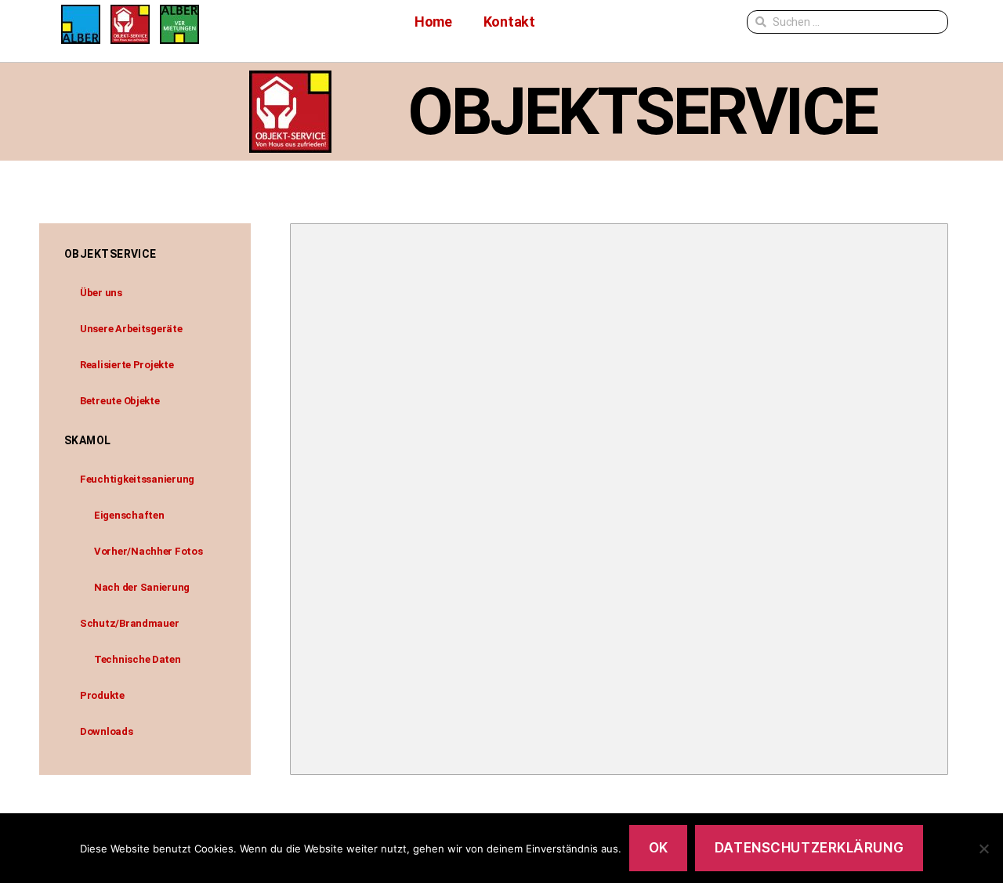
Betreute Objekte (120, 401)
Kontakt (509, 21)
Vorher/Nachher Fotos (148, 551)
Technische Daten (137, 659)
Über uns (101, 293)
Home (433, 21)
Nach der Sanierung (142, 587)
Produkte (102, 695)
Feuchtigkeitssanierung (137, 479)
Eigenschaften (129, 515)
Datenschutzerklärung (809, 848)
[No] (983, 848)
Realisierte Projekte (127, 365)
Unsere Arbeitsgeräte (131, 329)
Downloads (106, 731)
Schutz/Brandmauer (129, 623)
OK (658, 848)
